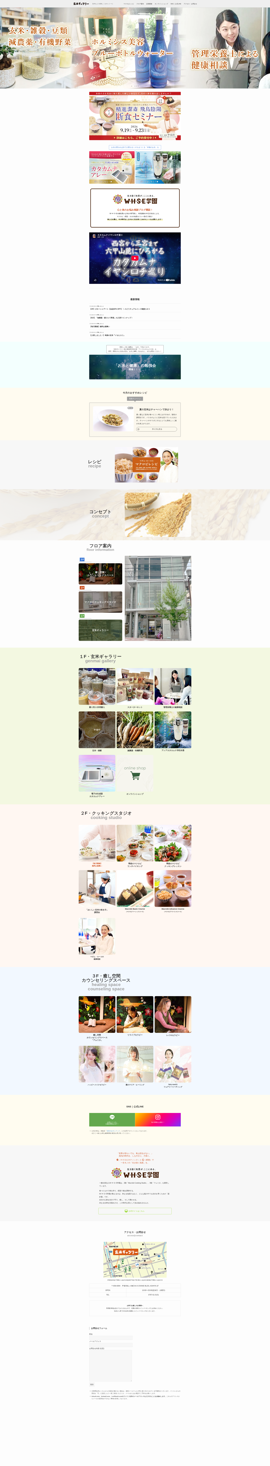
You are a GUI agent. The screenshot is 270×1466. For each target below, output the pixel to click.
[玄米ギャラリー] (81, 4)
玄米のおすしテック (113, 1131)
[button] (131, 86)
